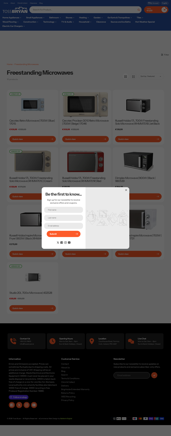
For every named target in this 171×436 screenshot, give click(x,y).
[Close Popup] (126, 190)
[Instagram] (65, 242)
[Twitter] (58, 242)
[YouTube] (69, 242)
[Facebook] (61, 242)
